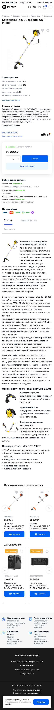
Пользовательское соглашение (27, 693)
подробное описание (11, 125)
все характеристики (11, 100)
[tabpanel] (27, 355)
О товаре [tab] (8, 220)
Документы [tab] (9, 229)
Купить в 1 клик (27, 166)
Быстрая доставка (16, 618)
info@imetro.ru (25, 2)
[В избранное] (48, 31)
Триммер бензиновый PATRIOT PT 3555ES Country (14, 525)
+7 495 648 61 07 (9, 2)
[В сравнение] (42, 31)
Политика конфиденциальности (27, 690)
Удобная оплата (41, 631)
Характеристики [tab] (29, 220)
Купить (35, 158)
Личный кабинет (44, 3)
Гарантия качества (43, 618)
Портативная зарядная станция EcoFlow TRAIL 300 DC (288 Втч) (13, 585)
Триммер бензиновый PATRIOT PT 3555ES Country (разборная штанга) (40, 525)
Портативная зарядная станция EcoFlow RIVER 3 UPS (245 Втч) (40, 585)
